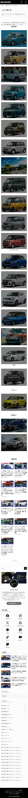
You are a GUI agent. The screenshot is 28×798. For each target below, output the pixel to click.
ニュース (6, 735)
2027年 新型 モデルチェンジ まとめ (12, 777)
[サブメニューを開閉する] (25, 706)
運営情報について (19, 791)
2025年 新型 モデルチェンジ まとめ (12, 771)
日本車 (6, 705)
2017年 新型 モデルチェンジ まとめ (12, 747)
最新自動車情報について (14, 603)
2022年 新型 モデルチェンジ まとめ (12, 762)
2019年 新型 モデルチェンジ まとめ (12, 753)
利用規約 (20, 790)
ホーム (7, 790)
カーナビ (6, 732)
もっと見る (14, 560)
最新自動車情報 (6, 2)
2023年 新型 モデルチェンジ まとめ (12, 765)
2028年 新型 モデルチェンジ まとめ (12, 780)
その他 (5, 744)
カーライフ (6, 738)
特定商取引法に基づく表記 (10, 791)
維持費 (5, 720)
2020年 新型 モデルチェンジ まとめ (12, 756)
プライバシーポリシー (13, 790)
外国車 (6, 708)
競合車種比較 (7, 723)
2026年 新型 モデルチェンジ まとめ (12, 774)
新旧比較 (6, 726)
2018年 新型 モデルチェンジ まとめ (12, 750)
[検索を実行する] (25, 568)
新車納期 (6, 711)
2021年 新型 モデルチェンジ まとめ (12, 759)
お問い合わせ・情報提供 (14, 793)
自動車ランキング (8, 717)
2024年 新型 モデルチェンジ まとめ (12, 768)
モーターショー (7, 741)
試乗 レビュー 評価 (8, 729)
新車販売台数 (7, 714)
